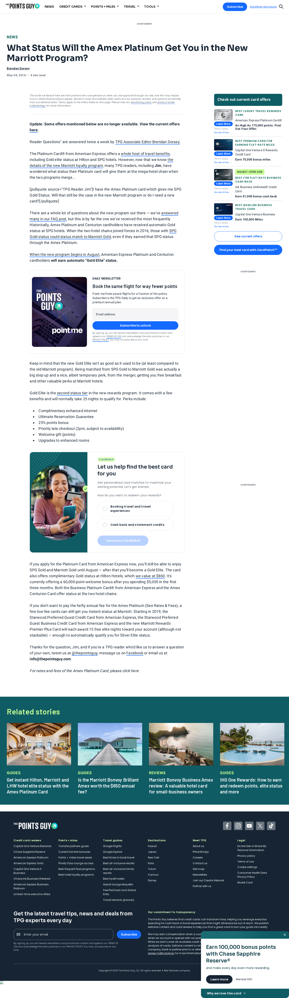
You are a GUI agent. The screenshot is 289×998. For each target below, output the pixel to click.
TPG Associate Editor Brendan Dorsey (147, 142)
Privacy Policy (100, 339)
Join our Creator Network (208, 880)
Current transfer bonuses (74, 852)
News (12, 37)
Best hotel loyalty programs (76, 874)
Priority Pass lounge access (76, 863)
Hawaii (152, 846)
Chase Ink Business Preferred (32, 878)
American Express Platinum (31, 857)
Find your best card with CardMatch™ (248, 250)
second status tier (72, 393)
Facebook (134, 653)
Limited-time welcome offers (32, 894)
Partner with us (202, 886)
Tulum (152, 869)
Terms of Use (113, 336)
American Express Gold (28, 863)
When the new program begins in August (64, 254)
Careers (198, 857)
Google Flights (112, 846)
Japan (152, 852)
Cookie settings (247, 867)
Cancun (153, 874)
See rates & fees (221, 132)
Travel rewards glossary (118, 900)
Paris (151, 863)
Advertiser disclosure (263, 6)
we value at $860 (150, 576)
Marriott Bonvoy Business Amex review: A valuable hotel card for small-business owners (181, 785)
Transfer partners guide (73, 846)
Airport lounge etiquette (118, 884)
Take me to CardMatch (122, 541)
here (34, 130)
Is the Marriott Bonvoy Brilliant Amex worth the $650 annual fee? (108, 785)
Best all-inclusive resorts (119, 863)
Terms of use (245, 861)
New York (153, 857)
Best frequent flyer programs (76, 869)
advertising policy (141, 102)
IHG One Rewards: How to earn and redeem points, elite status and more (251, 785)
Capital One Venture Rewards (32, 846)
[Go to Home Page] (23, 6)
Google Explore (112, 852)
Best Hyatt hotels (113, 878)
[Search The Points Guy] (281, 6)
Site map (198, 869)
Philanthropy (201, 852)
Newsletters (200, 874)
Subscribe (235, 7)
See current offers (248, 236)
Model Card (245, 882)
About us (198, 846)
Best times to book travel (118, 857)
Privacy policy (246, 856)
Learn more (219, 979)
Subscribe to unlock (135, 325)
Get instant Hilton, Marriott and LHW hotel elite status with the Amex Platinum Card (38, 785)
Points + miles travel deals (75, 857)
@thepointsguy (85, 653)
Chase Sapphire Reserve (29, 852)
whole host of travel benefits (145, 153)
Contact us (200, 863)
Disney (152, 880)
